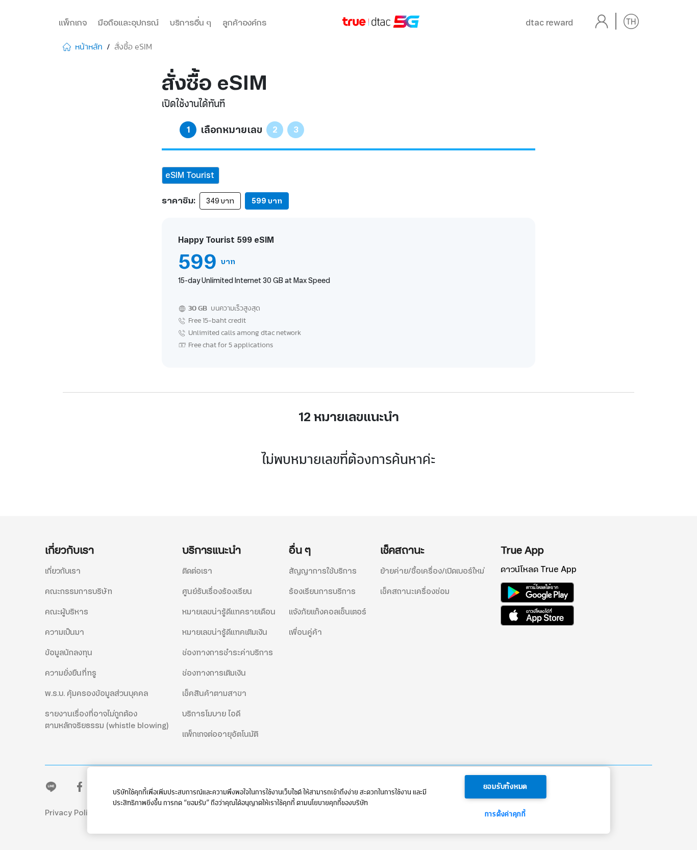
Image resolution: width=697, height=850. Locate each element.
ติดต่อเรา (197, 571)
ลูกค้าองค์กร (244, 23)
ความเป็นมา (64, 632)
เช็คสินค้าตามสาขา (214, 693)
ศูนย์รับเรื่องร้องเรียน (217, 591)
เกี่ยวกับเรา (63, 571)
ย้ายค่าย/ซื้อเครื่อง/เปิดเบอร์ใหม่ (432, 571)
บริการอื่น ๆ (190, 23)
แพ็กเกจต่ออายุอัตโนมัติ (220, 734)
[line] (51, 789)
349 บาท (220, 201)
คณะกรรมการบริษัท (78, 591)
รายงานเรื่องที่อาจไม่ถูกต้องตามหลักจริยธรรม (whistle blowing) (106, 719)
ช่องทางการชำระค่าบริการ (227, 652)
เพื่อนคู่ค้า (305, 632)
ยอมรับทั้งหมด (505, 786)
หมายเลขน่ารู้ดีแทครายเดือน (229, 611)
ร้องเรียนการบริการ (322, 591)
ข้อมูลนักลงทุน (68, 652)
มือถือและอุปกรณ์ (128, 23)
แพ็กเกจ (73, 23)
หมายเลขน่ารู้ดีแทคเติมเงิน (224, 632)
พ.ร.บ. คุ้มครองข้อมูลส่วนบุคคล (96, 693)
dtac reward (549, 23)
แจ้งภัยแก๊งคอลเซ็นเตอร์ (327, 611)
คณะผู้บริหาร (66, 611)
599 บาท (267, 201)
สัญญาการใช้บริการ (323, 571)
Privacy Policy (70, 812)
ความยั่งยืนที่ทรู (70, 673)
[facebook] (79, 789)
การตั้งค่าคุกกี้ (505, 814)
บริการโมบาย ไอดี (211, 713)
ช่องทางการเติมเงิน (214, 673)
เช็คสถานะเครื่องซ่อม (415, 591)
